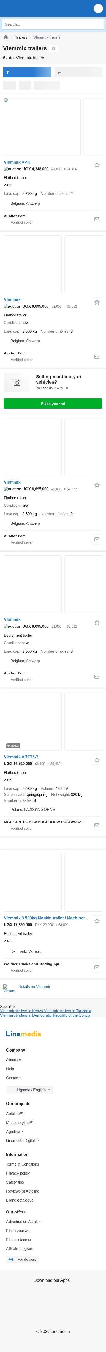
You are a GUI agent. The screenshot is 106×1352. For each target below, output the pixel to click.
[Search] (98, 24)
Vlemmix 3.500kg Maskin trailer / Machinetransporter (54, 918)
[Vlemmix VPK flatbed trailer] (53, 127)
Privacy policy (18, 1173)
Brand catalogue (19, 1200)
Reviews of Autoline (22, 1191)
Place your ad (53, 404)
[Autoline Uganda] (33, 8)
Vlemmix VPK (17, 162)
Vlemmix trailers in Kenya (22, 1011)
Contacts (13, 1077)
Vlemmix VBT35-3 (21, 757)
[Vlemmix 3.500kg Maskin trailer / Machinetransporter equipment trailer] (53, 883)
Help (10, 1068)
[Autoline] (6, 37)
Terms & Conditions (22, 1164)
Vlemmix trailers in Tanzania (67, 1011)
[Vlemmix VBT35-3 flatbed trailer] (53, 722)
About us (13, 1059)
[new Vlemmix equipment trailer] (53, 584)
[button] (98, 8)
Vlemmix (12, 299)
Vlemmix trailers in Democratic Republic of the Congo (45, 1015)
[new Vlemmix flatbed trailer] (53, 264)
